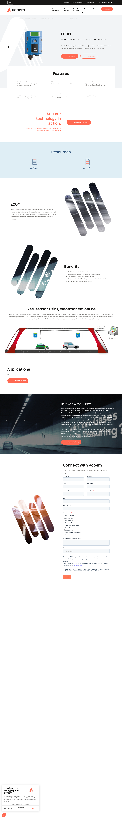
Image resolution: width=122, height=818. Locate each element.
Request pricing (73, 442)
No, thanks (8, 808)
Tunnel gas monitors (73, 19)
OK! (33, 808)
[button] (8, 47)
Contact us (71, 56)
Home (9, 19)
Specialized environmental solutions (30, 19)
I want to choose (20, 808)
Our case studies (20, 380)
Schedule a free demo (81, 122)
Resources (91, 56)
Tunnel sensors (55, 19)
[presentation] (8, 43)
